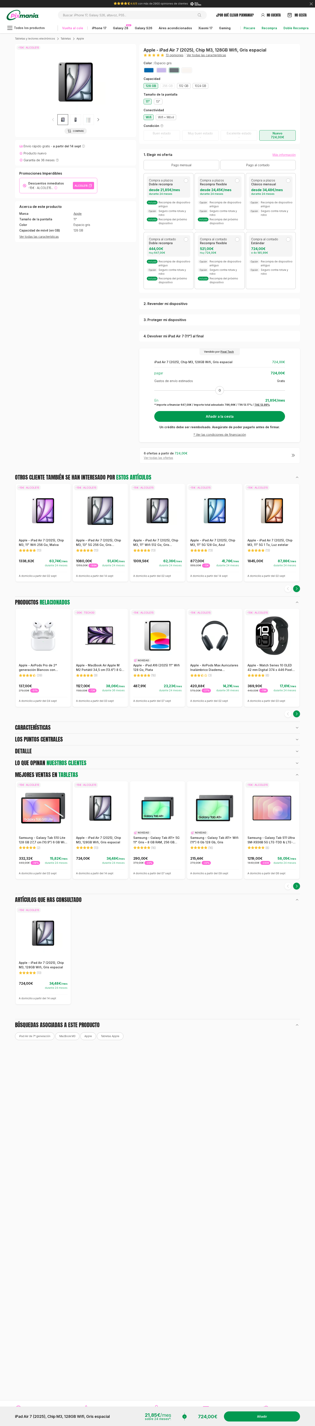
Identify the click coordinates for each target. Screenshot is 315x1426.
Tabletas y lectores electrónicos (35, 38)
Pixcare (249, 28)
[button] (98, 119)
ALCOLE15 (81, 185)
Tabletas (66, 38)
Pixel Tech (227, 351)
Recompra (269, 28)
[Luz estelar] (187, 70)
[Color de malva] (161, 70)
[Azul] (149, 70)
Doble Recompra (296, 28)
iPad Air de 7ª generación (34, 1036)
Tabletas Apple (110, 1036)
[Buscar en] (201, 15)
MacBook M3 (67, 1036)
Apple (80, 38)
